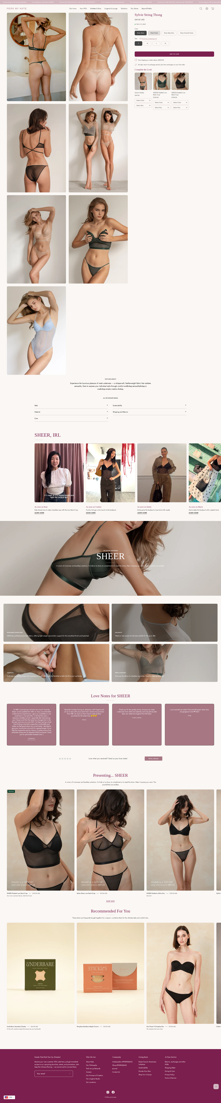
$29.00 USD (106, 1026)
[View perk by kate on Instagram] (108, 1092)
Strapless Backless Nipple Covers (88, 1026)
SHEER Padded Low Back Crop (17, 893)
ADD (143, 111)
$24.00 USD (34, 1026)
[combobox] (9, 1097)
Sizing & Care (170, 1071)
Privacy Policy (169, 1074)
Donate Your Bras (145, 1071)
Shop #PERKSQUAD (119, 1065)
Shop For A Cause (145, 1074)
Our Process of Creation (94, 1075)
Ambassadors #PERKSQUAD (122, 1062)
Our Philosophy (91, 1065)
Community (116, 1057)
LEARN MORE (91, 513)
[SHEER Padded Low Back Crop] (161, 81)
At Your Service (170, 1057)
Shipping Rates (170, 1068)
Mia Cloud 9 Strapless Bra (155, 1026)
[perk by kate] (16, 8)
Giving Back (143, 1057)
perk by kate (113, 1097)
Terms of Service (170, 1078)
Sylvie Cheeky (139, 92)
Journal (114, 1068)
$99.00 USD (103, 893)
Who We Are (91, 1057)
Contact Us (116, 1072)
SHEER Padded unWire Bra (156, 893)
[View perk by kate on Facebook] (113, 1092)
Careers (89, 1072)
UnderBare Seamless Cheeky (16, 1026)
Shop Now (110, 901)
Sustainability (143, 1068)
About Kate (90, 1062)
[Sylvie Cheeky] (143, 81)
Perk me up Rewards (93, 1068)
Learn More (39, 513)
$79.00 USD (172, 1026)
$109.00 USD (36, 893)
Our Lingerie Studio (93, 1079)
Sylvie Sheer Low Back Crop (86, 893)
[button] (200, 8)
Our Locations (91, 1082)
